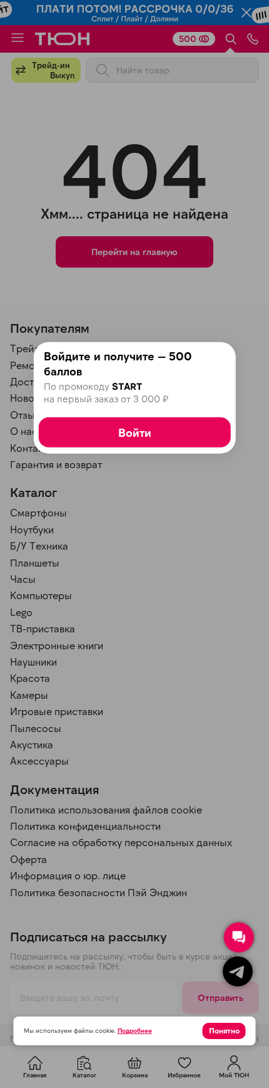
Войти (134, 432)
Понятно (224, 1030)
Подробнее (135, 1030)
